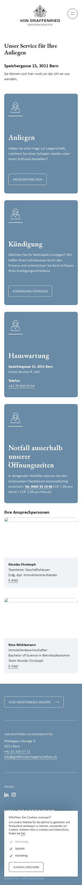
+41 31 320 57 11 (17, 752)
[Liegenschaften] (41, 15)
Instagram (14, 795)
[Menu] (72, 13)
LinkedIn (6, 795)
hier (23, 833)
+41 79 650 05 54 (21, 386)
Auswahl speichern (26, 867)
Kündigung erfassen (30, 291)
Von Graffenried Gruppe (30, 702)
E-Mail (13, 580)
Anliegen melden (27, 180)
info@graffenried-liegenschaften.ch (30, 757)
